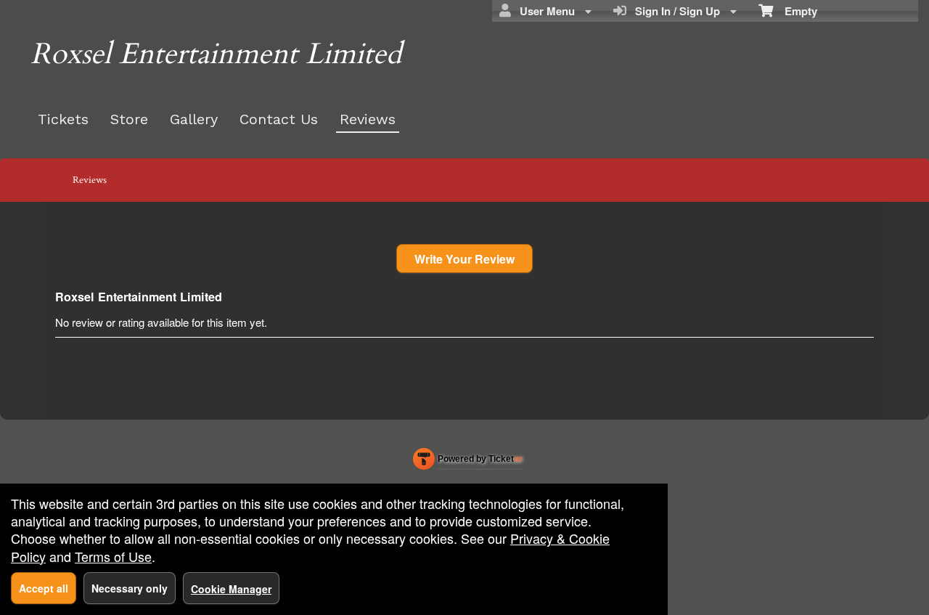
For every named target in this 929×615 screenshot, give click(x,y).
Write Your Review (464, 259)
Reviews (368, 119)
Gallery (194, 119)
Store (129, 119)
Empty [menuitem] (795, 11)
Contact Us (279, 119)
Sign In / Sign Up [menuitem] (674, 11)
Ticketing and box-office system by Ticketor (467, 462)
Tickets (63, 119)
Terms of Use (113, 556)
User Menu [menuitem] (544, 11)
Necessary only (129, 588)
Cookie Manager (231, 589)
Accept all (43, 588)
